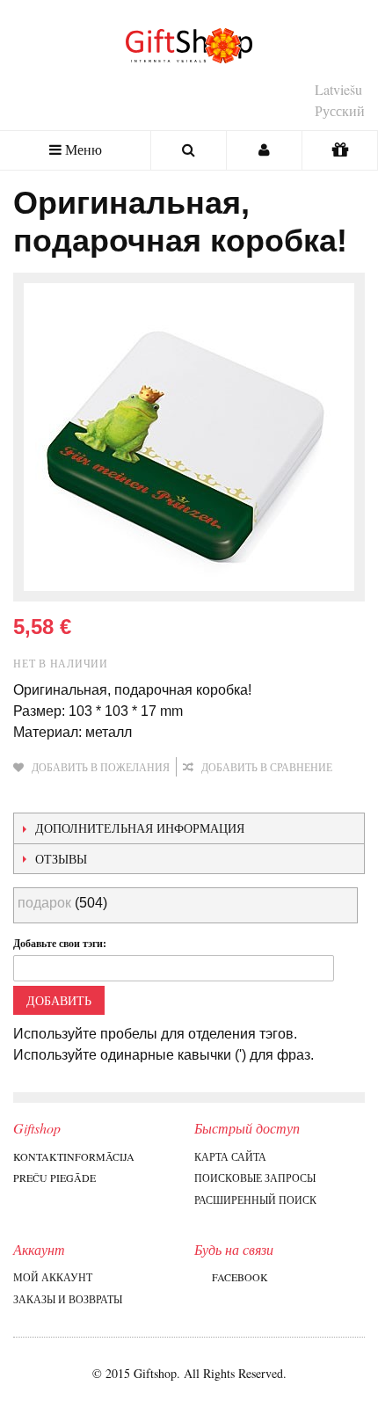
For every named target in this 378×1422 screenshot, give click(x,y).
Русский (340, 110)
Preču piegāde (54, 1177)
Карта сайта (230, 1156)
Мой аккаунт (52, 1277)
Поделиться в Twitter (101, 795)
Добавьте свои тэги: (59, 943)
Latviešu (338, 89)
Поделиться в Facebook (66, 795)
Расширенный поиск (255, 1199)
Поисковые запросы (255, 1177)
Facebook (240, 1277)
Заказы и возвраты (67, 1299)
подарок (44, 902)
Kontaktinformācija (73, 1156)
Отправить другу (30, 795)
